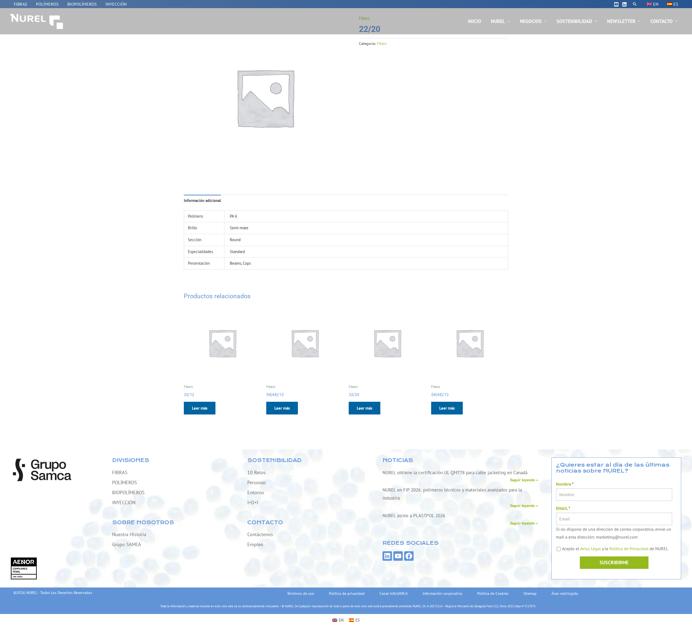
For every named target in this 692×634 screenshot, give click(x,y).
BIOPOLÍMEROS (82, 4)
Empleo (255, 544)
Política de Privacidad (628, 548)
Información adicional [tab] (202, 200)
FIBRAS (20, 4)
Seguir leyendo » (524, 479)
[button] (634, 4)
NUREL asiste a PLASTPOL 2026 (413, 516)
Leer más (199, 408)
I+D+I (252, 502)
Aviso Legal (590, 548)
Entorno (255, 492)
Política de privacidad (347, 593)
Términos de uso (300, 593)
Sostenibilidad (574, 21)
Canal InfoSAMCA (394, 593)
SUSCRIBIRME (614, 562)
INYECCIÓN (116, 4)
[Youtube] (616, 4)
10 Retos (256, 472)
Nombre (565, 484)
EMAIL (563, 508)
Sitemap (530, 593)
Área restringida (564, 593)
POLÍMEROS (47, 4)
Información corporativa (442, 593)
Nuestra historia (129, 534)
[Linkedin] (624, 4)
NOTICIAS (397, 460)
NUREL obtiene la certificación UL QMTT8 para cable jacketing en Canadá (454, 473)
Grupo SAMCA (126, 544)
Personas (256, 482)
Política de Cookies (492, 593)
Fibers (382, 43)
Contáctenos (260, 534)
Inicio (474, 21)
